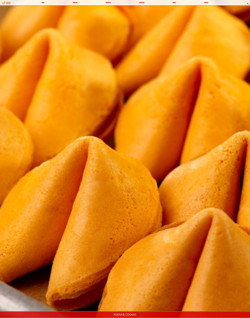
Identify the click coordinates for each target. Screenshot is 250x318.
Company (75, 3)
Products (108, 3)
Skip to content (5, 6)
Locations (141, 3)
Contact (206, 3)
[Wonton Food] (6, 2)
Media (174, 3)
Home (43, 3)
